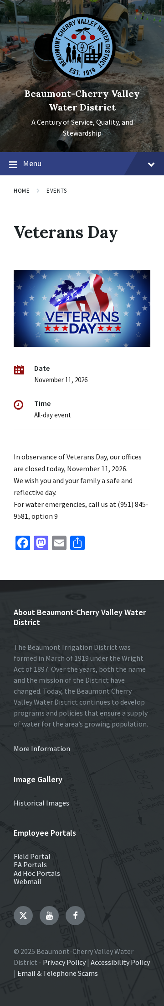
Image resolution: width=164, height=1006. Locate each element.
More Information (42, 748)
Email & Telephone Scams (57, 973)
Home (22, 191)
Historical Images (41, 802)
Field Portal (32, 856)
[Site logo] (82, 78)
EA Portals (30, 864)
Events (56, 191)
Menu (32, 163)
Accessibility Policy (120, 962)
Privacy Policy (64, 962)
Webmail (27, 881)
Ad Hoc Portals (37, 873)
